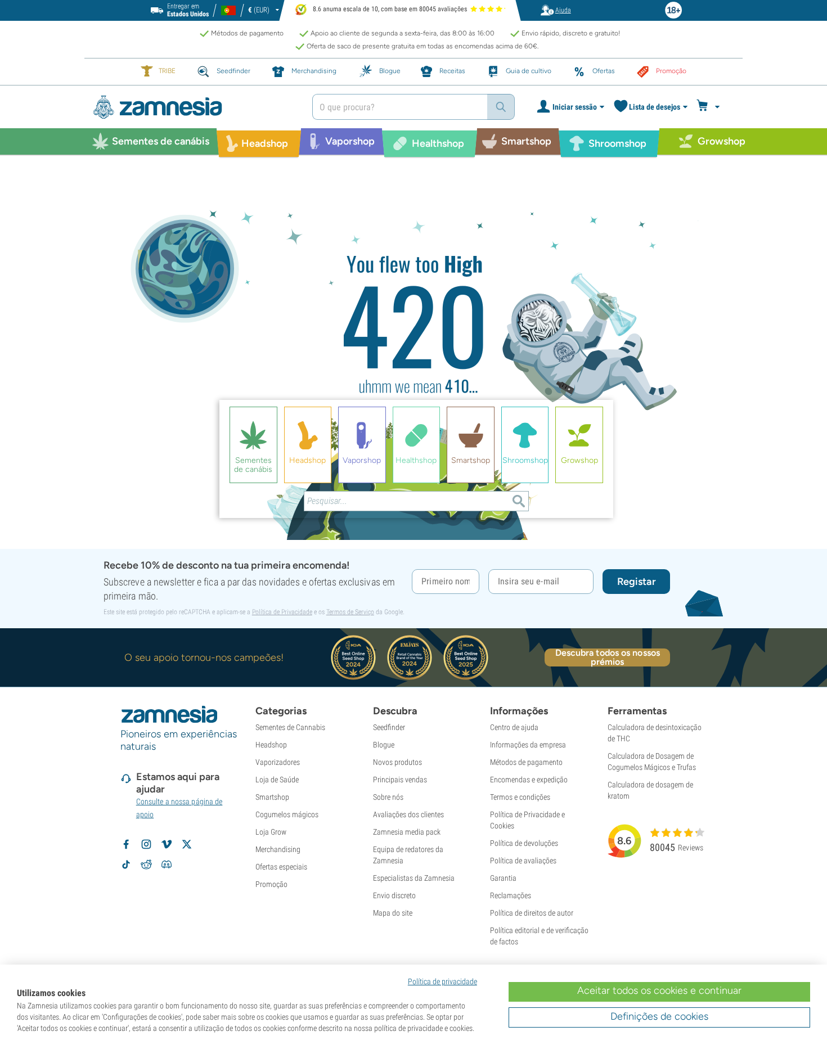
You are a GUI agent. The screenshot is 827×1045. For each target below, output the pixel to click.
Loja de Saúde (277, 779)
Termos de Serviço (350, 612)
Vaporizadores (277, 762)
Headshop (271, 744)
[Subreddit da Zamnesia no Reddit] (146, 864)
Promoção (271, 884)
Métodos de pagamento (526, 762)
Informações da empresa (528, 744)
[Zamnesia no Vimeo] (166, 844)
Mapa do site (392, 912)
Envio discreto (394, 895)
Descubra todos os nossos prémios (607, 657)
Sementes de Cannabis (290, 727)
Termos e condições (520, 796)
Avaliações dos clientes (408, 814)
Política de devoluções (524, 843)
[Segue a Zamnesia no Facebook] (126, 844)
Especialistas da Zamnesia (414, 877)
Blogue (383, 744)
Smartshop (272, 796)
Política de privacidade (442, 981)
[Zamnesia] (194, 107)
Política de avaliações (523, 860)
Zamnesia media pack (407, 831)
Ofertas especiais (281, 866)
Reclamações (510, 895)
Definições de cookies (659, 1016)
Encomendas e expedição (529, 779)
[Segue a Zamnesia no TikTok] (126, 864)
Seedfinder (389, 727)
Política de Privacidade (282, 612)
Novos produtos (397, 762)
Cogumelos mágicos (286, 814)
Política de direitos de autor (531, 912)
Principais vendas (400, 779)
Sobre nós (388, 796)
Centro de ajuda (514, 727)
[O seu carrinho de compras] (709, 106)
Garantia (503, 877)
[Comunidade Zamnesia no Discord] (166, 864)
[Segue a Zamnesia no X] (186, 844)
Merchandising (277, 849)
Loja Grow (270, 831)
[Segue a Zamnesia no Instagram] (146, 844)
